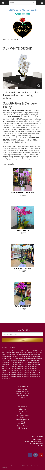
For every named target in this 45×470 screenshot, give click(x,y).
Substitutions (22, 424)
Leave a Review (22, 426)
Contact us (22, 413)
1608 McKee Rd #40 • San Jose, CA (22, 10)
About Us (22, 409)
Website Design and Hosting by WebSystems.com (32, 466)
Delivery (22, 417)
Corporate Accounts (22, 415)
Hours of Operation (22, 420)
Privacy (22, 422)
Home (4, 39)
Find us (22, 398)
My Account (22, 428)
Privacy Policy (4, 467)
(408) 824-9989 (23, 14)
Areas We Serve (22, 411)
